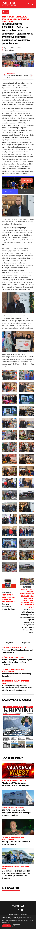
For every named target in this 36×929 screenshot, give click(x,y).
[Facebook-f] (14, 910)
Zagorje (5, 12)
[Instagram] (18, 910)
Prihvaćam (7, 926)
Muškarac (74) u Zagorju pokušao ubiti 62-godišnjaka (17, 650)
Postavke (16, 926)
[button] (28, 3)
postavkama (5, 922)
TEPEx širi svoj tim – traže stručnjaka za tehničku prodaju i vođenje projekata (17, 660)
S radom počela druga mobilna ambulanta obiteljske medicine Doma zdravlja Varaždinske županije (17, 685)
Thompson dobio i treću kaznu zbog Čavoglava (16, 672)
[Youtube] (22, 910)
